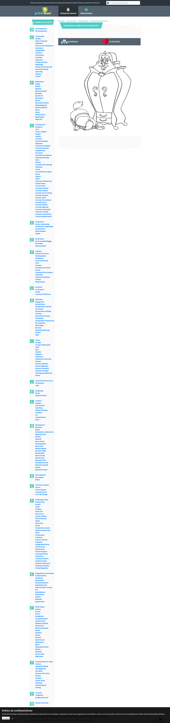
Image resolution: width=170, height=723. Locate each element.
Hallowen (39, 299)
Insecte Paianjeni (42, 368)
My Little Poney (41, 470)
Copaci (38, 176)
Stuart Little (39, 654)
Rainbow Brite (40, 576)
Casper (38, 134)
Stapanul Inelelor (42, 647)
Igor (36, 349)
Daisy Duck (39, 222)
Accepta (6, 718)
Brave (37, 112)
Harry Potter (40, 304)
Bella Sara (39, 98)
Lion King (39, 408)
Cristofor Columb (41, 212)
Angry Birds (40, 50)
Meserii (38, 439)
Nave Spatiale (40, 475)
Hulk (37, 335)
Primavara (39, 556)
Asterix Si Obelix (41, 69)
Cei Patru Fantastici (43, 146)
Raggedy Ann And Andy (44, 573)
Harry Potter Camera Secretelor (43, 307)
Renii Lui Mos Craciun (43, 587)
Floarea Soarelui (41, 260)
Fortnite (38, 265)
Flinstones (39, 258)
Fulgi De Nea (40, 282)
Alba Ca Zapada (41, 41)
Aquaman (39, 60)
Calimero (38, 127)
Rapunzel (39, 578)
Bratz (37, 110)
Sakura (38, 609)
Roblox (38, 597)
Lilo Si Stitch (40, 405)
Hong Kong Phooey (42, 330)
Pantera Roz (40, 502)
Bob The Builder (41, 107)
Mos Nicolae (40, 458)
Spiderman (39, 642)
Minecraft (39, 446)
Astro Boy (39, 71)
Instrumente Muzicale (43, 373)
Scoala (37, 611)
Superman (39, 656)
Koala (37, 393)
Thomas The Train (42, 673)
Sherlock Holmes (41, 628)
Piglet (37, 521)
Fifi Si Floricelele (42, 253)
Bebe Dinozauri (41, 91)
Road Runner (40, 592)
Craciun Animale (42, 188)
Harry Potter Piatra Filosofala (42, 317)
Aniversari (39, 55)
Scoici (37, 614)
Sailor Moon (40, 607)
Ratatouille (39, 580)
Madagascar (40, 425)
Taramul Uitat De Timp (44, 661)
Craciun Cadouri (41, 190)
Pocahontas (39, 535)
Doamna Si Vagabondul (44, 226)
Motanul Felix (40, 460)
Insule (37, 375)
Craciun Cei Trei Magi (43, 193)
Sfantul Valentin (41, 623)
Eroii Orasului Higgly (43, 241)
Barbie (37, 86)
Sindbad (38, 633)
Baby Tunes (39, 81)
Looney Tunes (40, 417)
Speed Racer (40, 640)
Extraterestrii (40, 246)
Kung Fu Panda (41, 395)
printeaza (73, 41)
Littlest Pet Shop (41, 410)
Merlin (38, 437)
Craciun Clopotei (41, 195)
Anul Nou (38, 57)
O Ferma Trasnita (42, 485)
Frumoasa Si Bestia (42, 277)
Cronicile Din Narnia (43, 214)
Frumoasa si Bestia (83, 21)
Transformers (40, 685)
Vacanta (38, 693)
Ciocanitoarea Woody (43, 165)
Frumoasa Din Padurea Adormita (44, 273)
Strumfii (38, 651)
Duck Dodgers (40, 231)
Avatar (38, 76)
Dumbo (38, 233)
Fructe (37, 270)
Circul (37, 169)
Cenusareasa (40, 150)
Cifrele (38, 162)
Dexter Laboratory (42, 224)
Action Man (39, 36)
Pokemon (38, 537)
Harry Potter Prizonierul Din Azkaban (44, 322)
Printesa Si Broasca (42, 563)
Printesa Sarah (41, 561)
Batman (38, 89)
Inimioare (39, 356)
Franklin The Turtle (43, 268)
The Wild (38, 671)
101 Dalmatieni (41, 28)
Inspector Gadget (42, 371)
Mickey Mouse (40, 444)
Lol (36, 415)
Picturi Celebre (41, 516)
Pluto (37, 533)
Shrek (37, 630)
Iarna (37, 340)
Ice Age (38, 342)
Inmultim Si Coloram (43, 359)
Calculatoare (40, 124)
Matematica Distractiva (44, 432)
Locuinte (38, 412)
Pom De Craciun (41, 540)
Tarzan (38, 664)
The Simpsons (40, 669)
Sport (37, 644)
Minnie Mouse (40, 448)
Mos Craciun (40, 455)
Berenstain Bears (42, 103)
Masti (37, 429)
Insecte (38, 361)
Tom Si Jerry (40, 680)
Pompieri (38, 542)
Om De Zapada (40, 490)
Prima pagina (61, 21)
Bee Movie (39, 96)
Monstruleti (39, 453)
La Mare (38, 401)
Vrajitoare (39, 695)
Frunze (38, 279)
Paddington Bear (41, 500)
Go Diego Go (39, 289)
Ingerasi (38, 354)
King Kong (39, 391)
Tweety (38, 687)
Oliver (37, 487)
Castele (38, 136)
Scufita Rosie (40, 621)
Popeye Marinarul (42, 544)
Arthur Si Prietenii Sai (43, 67)
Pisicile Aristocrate (42, 530)
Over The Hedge (41, 494)
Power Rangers (41, 551)
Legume (38, 403)
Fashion (38, 251)
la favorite (114, 41)
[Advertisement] (93, 19)
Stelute (38, 649)
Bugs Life (38, 119)
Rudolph (38, 599)
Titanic (38, 676)
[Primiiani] (42, 11)
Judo (37, 385)
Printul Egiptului (41, 568)
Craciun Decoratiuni (43, 200)
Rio (36, 590)
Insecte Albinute (41, 364)
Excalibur (39, 243)
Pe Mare (38, 509)
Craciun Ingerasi (41, 207)
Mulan (37, 467)
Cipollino (38, 167)
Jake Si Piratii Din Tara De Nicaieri (44, 382)
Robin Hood (39, 594)
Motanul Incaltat (41, 462)
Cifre (37, 160)
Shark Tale (39, 626)
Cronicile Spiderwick (43, 216)
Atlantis (38, 74)
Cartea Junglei (41, 132)
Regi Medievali (41, 585)
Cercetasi (39, 153)
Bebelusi (38, 93)
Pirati (37, 525)
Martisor (38, 427)
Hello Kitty (39, 325)
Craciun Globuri (41, 205)
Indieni (38, 352)
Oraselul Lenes (41, 492)
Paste (37, 507)
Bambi (37, 84)
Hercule (38, 328)
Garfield (38, 287)
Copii (37, 179)
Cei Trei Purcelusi (42, 148)
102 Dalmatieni (41, 31)
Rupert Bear (39, 601)
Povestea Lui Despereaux (40, 548)
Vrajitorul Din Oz (41, 697)
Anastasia (39, 48)
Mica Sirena (40, 441)
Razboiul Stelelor (41, 583)
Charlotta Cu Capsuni (43, 155)
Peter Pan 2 (39, 514)
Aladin (38, 38)
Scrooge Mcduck (41, 618)
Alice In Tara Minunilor (44, 46)
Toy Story (38, 683)
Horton (38, 332)
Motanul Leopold (41, 465)
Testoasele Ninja (41, 666)
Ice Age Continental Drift (42, 346)
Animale (38, 53)
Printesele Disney (42, 566)
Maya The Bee (40, 434)
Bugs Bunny (39, 117)
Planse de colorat (71, 21)
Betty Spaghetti (41, 105)
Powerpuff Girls (41, 554)
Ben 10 (37, 100)
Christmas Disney (42, 157)
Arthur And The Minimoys (41, 63)
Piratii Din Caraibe (42, 528)
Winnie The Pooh (42, 703)
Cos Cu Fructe (40, 186)
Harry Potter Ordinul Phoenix (43, 312)
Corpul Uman (40, 183)
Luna (37, 419)
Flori (37, 263)
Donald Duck (40, 229)
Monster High (40, 451)
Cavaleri (38, 139)
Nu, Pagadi (39, 477)
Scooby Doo (39, 616)
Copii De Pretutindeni (43, 181)
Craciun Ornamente (43, 209)
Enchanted (39, 239)
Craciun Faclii (40, 202)
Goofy (37, 292)
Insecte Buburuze (41, 366)
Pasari (37, 504)
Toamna (38, 678)
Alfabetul (39, 43)
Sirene (37, 635)
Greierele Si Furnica (43, 294)
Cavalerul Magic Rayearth (41, 142)
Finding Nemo (40, 256)
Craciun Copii (40, 197)
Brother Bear (40, 114)
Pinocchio (39, 523)
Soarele (38, 637)
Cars (37, 129)
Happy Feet (39, 302)
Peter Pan (39, 511)
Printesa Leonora (42, 558)
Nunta (37, 480)
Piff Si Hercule (41, 518)
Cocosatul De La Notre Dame (43, 173)
